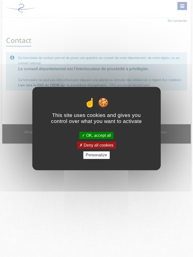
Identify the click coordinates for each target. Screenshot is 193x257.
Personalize (96, 155)
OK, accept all (98, 135)
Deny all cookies (98, 145)
